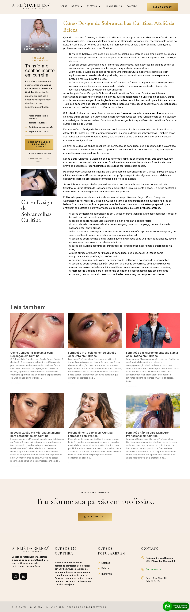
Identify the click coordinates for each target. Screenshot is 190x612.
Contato (132, 6)
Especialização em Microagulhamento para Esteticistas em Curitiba (35, 434)
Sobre (63, 6)
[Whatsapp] (23, 576)
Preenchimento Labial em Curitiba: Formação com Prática (90, 434)
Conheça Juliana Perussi (39, 153)
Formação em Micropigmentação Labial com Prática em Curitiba (152, 354)
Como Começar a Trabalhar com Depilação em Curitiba (31, 354)
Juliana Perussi (113, 6)
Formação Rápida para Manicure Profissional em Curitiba (147, 434)
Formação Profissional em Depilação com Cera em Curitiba (92, 354)
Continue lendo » (16, 383)
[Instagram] (15, 576)
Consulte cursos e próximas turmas (39, 144)
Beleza (75, 6)
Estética (92, 6)
